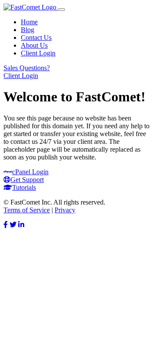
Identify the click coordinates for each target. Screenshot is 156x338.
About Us (34, 45)
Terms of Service (26, 210)
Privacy (65, 210)
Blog (27, 29)
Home (29, 22)
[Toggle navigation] (61, 9)
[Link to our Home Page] (30, 7)
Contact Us (36, 37)
